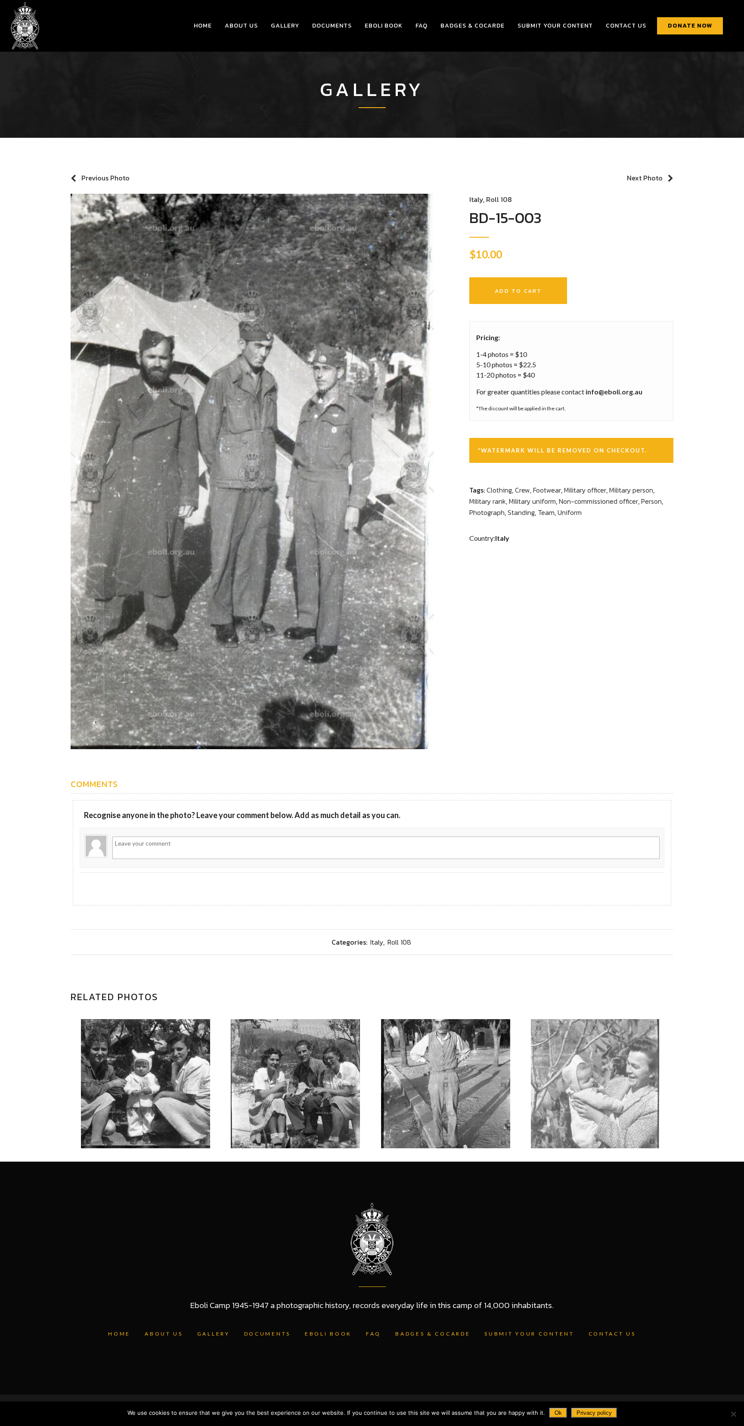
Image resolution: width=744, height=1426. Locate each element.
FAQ (373, 1333)
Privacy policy (594, 1413)
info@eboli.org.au (614, 392)
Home (119, 1333)
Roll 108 (499, 199)
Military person (631, 490)
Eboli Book (328, 1333)
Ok (558, 1413)
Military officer (585, 490)
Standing (521, 512)
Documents (267, 1333)
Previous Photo (105, 178)
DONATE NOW (690, 25)
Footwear (547, 490)
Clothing (499, 490)
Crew (522, 490)
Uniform (570, 512)
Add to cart (518, 291)
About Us (164, 1333)
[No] (733, 1414)
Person (651, 501)
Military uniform (532, 501)
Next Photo (645, 178)
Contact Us (612, 1333)
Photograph (487, 512)
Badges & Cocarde (432, 1333)
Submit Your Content (529, 1333)
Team (546, 512)
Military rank (487, 501)
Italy (476, 199)
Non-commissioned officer (598, 501)
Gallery (213, 1333)
